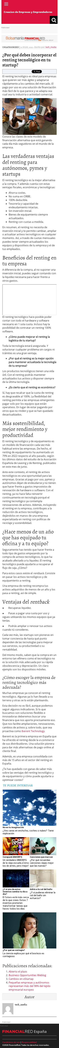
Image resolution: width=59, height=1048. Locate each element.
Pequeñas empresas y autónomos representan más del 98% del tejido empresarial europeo (30, 986)
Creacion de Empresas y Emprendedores (28, 12)
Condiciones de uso (11, 1042)
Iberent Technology (33, 731)
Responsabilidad (29, 1042)
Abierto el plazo (18, 971)
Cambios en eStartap (21, 979)
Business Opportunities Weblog (27, 975)
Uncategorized (10, 47)
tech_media (50, 47)
